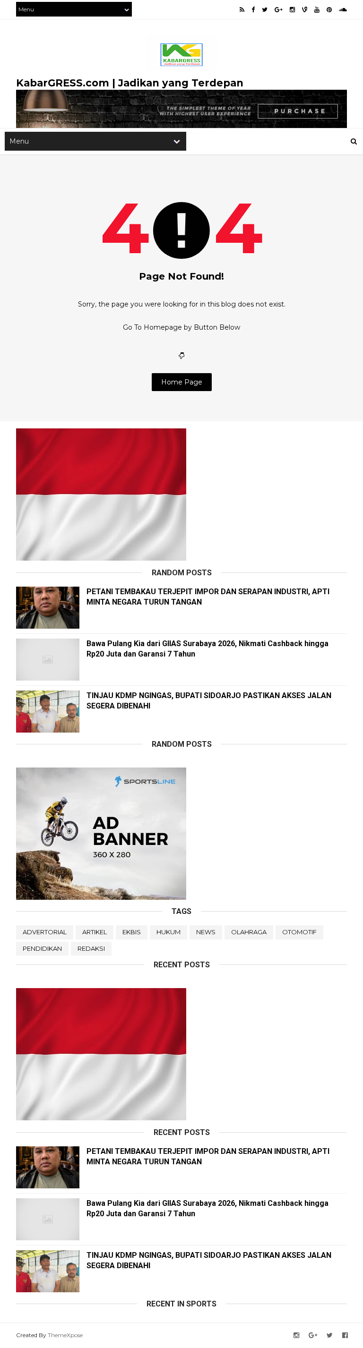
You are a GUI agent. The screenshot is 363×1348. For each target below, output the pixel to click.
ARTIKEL (94, 932)
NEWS (206, 932)
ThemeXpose (65, 1335)
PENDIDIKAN (42, 948)
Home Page (181, 382)
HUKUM (168, 932)
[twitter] (265, 9)
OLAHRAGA (249, 932)
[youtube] (317, 9)
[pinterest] (329, 9)
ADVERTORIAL (45, 932)
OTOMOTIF (299, 932)
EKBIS (131, 932)
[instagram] (292, 9)
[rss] (242, 9)
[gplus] (279, 9)
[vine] (304, 9)
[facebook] (253, 9)
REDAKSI (91, 948)
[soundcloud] (343, 9)
